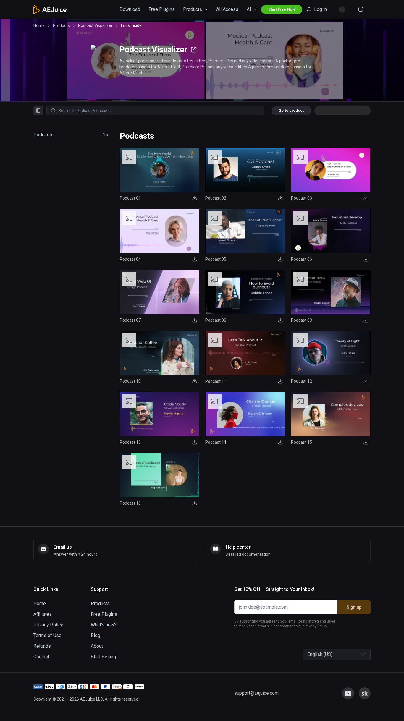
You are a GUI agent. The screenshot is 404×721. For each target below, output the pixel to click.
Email (130, 352)
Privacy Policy (163, 396)
